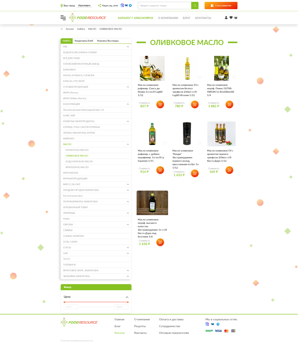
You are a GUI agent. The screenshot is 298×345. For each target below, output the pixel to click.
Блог (186, 18)
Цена (67, 296)
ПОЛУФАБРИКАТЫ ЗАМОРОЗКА (80, 201)
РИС (65, 46)
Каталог (120, 332)
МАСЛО (67, 144)
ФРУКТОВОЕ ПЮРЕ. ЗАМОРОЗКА (80, 270)
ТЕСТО (66, 259)
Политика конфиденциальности (77, 340)
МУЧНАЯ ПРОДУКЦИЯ (75, 178)
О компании (168, 18)
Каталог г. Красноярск (135, 18)
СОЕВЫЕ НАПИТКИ (73, 236)
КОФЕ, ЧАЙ (69, 115)
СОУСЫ (67, 247)
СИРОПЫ (68, 224)
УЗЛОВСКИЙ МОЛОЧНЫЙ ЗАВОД (81, 64)
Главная (119, 319)
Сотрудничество (169, 326)
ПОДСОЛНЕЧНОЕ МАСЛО (79, 161)
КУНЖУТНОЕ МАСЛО (76, 150)
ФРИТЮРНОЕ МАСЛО (77, 167)
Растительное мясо (73, 195)
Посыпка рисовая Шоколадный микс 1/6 (83, 109)
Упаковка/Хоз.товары (108, 40)
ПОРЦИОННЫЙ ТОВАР (75, 207)
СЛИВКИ (67, 230)
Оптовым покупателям (174, 332)
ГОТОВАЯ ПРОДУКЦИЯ (75, 87)
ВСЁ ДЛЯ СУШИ (71, 58)
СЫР (65, 253)
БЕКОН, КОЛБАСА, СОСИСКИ (78, 75)
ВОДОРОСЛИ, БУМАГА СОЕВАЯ (80, 52)
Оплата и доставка (171, 319)
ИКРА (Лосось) (70, 92)
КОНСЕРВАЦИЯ (71, 104)
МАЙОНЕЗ (68, 138)
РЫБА (66, 218)
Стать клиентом (223, 5)
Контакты (203, 18)
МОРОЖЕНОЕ (70, 172)
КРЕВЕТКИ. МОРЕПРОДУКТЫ (78, 121)
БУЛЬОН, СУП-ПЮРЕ (74, 81)
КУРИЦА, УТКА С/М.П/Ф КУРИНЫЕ (81, 127)
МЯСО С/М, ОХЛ (71, 184)
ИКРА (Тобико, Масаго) (74, 98)
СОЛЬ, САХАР (70, 241)
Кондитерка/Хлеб (84, 40)
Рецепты (140, 326)
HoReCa (67, 40)
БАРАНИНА (69, 69)
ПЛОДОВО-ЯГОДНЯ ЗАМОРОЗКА (81, 190)
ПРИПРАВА (69, 213)
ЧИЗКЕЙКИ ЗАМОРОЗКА (76, 276)
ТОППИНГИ (69, 264)
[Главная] (62, 28)
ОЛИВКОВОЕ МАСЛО (76, 155)
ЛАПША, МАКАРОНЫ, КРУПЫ (79, 132)
